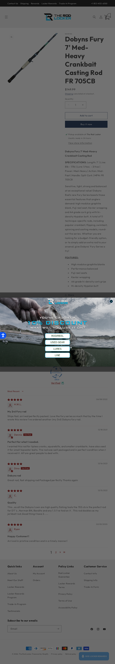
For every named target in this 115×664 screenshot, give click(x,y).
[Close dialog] (111, 301)
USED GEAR (57, 342)
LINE (57, 355)
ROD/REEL (57, 335)
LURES (57, 348)
